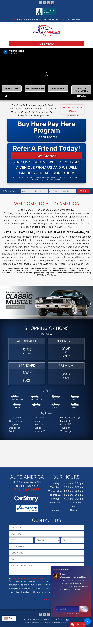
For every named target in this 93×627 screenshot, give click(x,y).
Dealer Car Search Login (30, 619)
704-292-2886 (72, 19)
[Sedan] (36, 406)
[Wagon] (75, 406)
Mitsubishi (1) (67, 421)
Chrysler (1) (15, 424)
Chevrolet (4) (16, 421)
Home (35, 618)
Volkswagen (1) (68, 431)
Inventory (11, 88)
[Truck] (55, 406)
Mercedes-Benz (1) (70, 417)
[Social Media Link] (52, 2)
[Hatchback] (36, 398)
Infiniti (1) (39, 421)
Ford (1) (13, 431)
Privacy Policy (55, 618)
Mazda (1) (40, 431)
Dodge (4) (14, 427)
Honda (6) (40, 417)
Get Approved (35, 88)
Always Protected (81, 89)
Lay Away (58, 88)
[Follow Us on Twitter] (44, 2)
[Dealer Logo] (46, 30)
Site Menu (46, 43)
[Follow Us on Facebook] (40, 2)
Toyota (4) (65, 427)
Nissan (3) (65, 424)
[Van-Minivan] (75, 398)
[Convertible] (17, 398)
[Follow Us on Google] (48, 2)
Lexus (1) (39, 427)
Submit (46, 600)
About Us (40, 618)
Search (83, 191)
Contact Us (47, 618)
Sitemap (50, 619)
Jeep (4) (39, 424)
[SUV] (55, 398)
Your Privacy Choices (59, 619)
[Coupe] (17, 406)
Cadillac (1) (15, 417)
